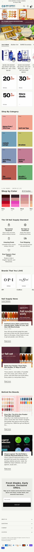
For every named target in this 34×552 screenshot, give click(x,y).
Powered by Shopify (6, 540)
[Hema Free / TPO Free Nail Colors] (9, 122)
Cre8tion (19, 289)
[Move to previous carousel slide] (11, 36)
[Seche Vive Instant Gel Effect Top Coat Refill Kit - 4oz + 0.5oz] (9, 56)
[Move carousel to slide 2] (16, 36)
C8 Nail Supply (13, 537)
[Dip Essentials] (9, 172)
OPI (3, 289)
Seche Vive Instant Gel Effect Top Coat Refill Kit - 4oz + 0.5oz (9, 66)
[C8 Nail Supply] (9, 6)
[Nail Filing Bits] (9, 155)
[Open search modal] (24, 6)
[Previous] (3, 1)
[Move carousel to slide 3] (18, 36)
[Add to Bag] (14, 61)
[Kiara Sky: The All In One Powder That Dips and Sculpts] (17, 405)
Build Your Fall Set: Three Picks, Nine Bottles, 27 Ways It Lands (15, 366)
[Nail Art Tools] (25, 155)
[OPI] (9, 281)
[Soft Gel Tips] (25, 122)
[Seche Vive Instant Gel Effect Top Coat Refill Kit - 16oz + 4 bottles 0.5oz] (24, 56)
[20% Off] (9, 82)
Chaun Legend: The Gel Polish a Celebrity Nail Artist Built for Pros (16, 454)
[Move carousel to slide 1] (14, 36)
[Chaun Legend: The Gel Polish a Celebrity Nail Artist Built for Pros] (17, 445)
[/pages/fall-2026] (17, 17)
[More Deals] (25, 98)
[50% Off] (9, 98)
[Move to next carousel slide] (23, 36)
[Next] (31, 1)
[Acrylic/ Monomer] (25, 172)
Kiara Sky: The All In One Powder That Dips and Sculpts (15, 415)
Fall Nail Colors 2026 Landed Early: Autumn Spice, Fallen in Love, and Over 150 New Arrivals (16, 325)
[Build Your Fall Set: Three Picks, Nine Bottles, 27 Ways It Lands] (17, 357)
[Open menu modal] (28, 6)
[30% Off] (25, 82)
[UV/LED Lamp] (9, 139)
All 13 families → (27, 191)
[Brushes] (25, 139)
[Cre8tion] (24, 281)
